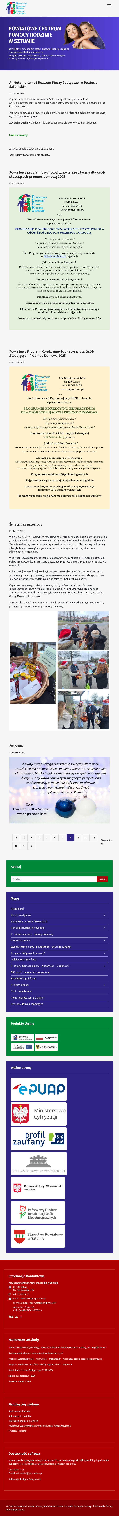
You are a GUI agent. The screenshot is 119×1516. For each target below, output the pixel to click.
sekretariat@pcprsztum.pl (29, 1473)
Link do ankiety (18, 135)
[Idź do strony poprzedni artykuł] (24, 837)
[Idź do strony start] (16, 837)
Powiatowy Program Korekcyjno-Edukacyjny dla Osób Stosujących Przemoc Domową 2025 (51, 353)
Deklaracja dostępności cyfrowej (25, 1479)
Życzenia (16, 746)
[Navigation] (109, 6)
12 (16, 846)
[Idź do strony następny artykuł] (24, 846)
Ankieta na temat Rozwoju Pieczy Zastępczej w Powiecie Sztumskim (53, 85)
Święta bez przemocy (25, 524)
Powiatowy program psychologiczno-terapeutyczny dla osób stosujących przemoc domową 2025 (57, 174)
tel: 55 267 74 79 (21, 1294)
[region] (59, 43)
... (47, 837)
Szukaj (102, 879)
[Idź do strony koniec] (31, 846)
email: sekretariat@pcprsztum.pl (29, 1298)
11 (93, 837)
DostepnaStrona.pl (83, 1506)
